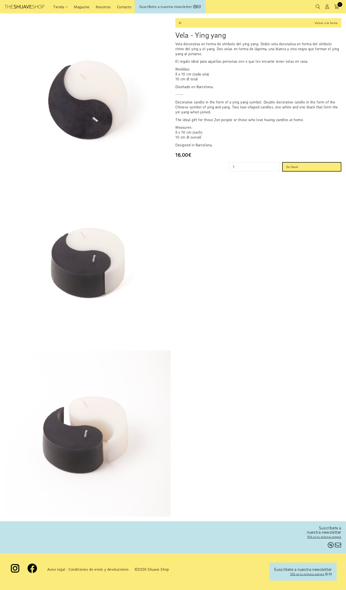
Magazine (82, 6)
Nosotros (103, 6)
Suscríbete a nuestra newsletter (166, 6)
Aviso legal (56, 569)
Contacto (124, 6)
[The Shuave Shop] (24, 6)
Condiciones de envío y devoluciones (98, 569)
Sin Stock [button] (292, 167)
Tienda (58, 6)
